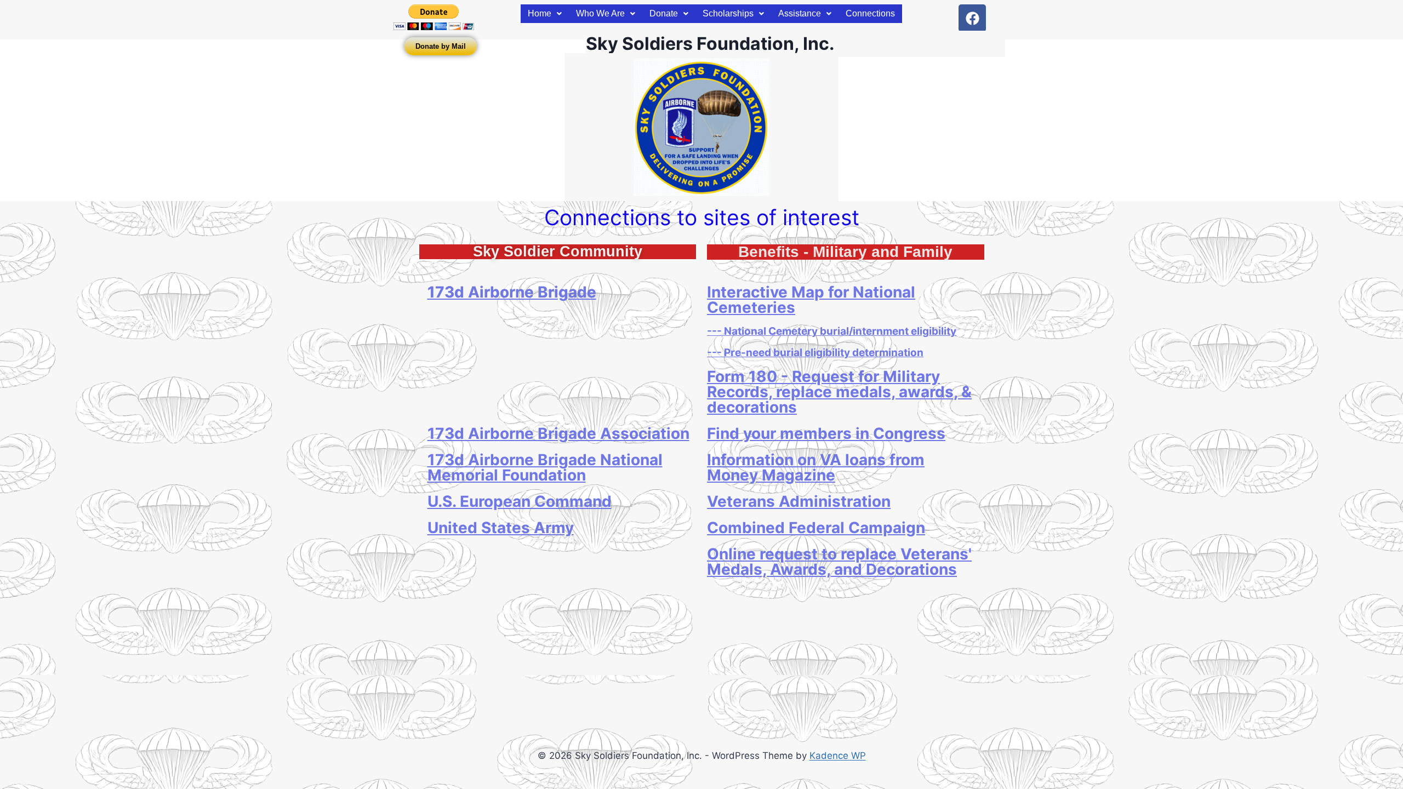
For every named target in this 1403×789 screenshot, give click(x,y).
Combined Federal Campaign (816, 527)
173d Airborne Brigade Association (558, 433)
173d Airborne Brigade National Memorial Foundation (545, 467)
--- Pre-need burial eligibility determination (815, 352)
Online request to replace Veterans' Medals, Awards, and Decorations (839, 562)
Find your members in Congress (826, 433)
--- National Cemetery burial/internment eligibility (831, 331)
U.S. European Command (519, 501)
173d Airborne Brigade (511, 292)
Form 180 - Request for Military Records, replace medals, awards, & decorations (839, 391)
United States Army (500, 527)
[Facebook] (972, 18)
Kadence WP (837, 755)
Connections (870, 13)
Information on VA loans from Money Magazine (816, 467)
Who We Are (600, 13)
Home (539, 13)
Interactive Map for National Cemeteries (811, 300)
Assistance (799, 13)
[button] (545, 13)
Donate (663, 13)
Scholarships (728, 13)
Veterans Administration (799, 501)
